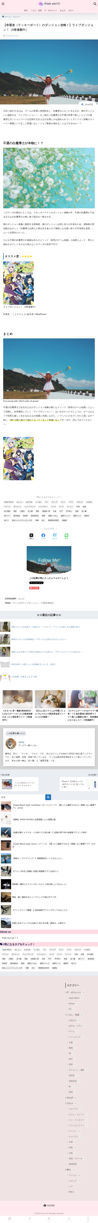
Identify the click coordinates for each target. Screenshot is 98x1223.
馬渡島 (64, 520)
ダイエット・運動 (78, 1070)
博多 (15, 511)
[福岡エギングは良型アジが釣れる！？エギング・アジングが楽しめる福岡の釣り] (40, 631)
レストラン (75, 1136)
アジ (46, 502)
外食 (54, 511)
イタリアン (75, 1109)
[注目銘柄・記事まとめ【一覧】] (19, 681)
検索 (88, 1221)
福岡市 (86, 516)
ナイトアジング (30, 507)
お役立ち (74, 1020)
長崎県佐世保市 (53, 520)
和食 (72, 1147)
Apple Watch (8, 502)
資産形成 (74, 1081)
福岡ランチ (77, 516)
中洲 (77, 507)
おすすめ (29, 502)
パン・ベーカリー (78, 1120)
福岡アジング (65, 516)
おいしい (20, 502)
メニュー (68, 1221)
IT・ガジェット (51, 10)
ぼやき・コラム (77, 1026)
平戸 (61, 511)
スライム (7, 507)
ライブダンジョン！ (32, 603)
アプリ (71, 502)
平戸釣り (69, 511)
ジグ (72, 1186)
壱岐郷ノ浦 (46, 511)
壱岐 (37, 511)
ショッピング (76, 1037)
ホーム (10, 1221)
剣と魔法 (7, 511)
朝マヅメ (7, 516)
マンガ (53, 507)
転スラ (6, 520)
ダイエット (17, 507)
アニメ (63, 502)
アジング (54, 502)
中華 (72, 1142)
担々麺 (84, 511)
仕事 (72, 1042)
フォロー (49, 1221)
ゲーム (73, 1031)
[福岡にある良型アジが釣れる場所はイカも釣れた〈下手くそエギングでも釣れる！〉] (42, 656)
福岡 (43, 516)
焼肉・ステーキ (77, 1158)
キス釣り (89, 502)
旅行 (72, 1059)
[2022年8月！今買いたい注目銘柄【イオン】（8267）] (28, 669)
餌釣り (73, 1192)
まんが (62, 10)
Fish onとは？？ (10, 938)
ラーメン (70, 507)
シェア (29, 1221)
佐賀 (84, 507)
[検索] (48, 797)
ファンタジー (43, 507)
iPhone (73, 1003)
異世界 (25, 516)
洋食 (72, 1153)
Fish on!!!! (52, 3)
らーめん (39, 502)
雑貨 (72, 1092)
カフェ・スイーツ (78, 1114)
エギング (80, 502)
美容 (72, 1064)
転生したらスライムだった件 (22, 520)
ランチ (61, 507)
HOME (50, 1205)
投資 (76, 511)
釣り (26, 10)
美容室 (73, 1075)
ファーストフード (78, 1125)
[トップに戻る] (3, 1210)
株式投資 (17, 516)
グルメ (71, 10)
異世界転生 (35, 516)
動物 (72, 1048)
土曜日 (22, 511)
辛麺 (36, 520)
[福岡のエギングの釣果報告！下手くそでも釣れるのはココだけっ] (33, 644)
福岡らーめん (53, 516)
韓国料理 (74, 1164)
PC (72, 1009)
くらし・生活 (36, 10)
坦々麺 (30, 511)
